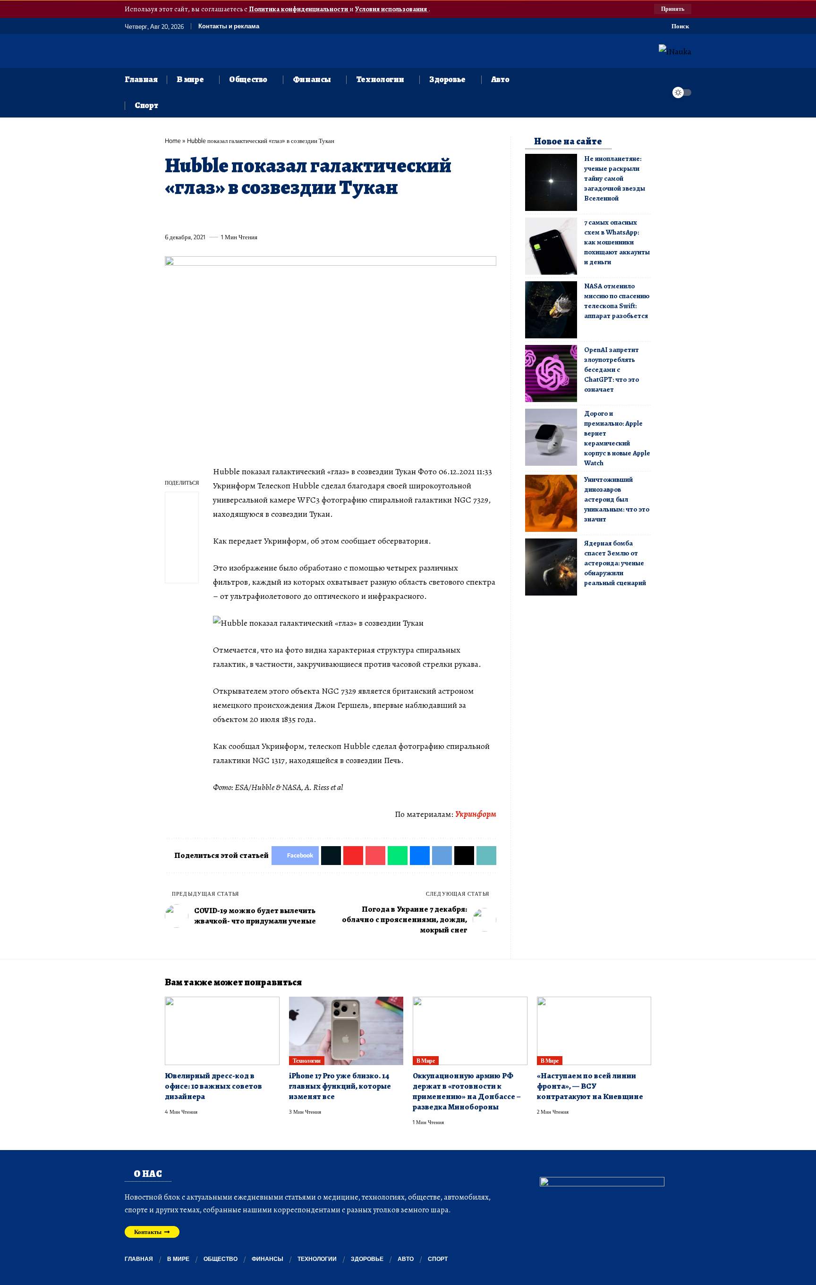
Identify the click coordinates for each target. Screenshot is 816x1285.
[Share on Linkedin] (258, 215)
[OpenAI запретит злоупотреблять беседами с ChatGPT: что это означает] (551, 373)
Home (173, 140)
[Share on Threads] (346, 215)
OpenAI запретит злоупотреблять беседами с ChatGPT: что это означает (611, 369)
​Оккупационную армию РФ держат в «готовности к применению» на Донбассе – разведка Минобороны (466, 1091)
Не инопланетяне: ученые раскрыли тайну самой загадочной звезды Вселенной (614, 178)
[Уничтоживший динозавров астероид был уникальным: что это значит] (551, 503)
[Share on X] (189, 215)
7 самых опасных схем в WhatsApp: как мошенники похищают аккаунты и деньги (617, 242)
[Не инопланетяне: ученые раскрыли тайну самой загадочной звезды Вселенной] (551, 182)
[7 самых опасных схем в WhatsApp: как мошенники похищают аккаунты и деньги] (551, 246)
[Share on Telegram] (328, 215)
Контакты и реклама (228, 26)
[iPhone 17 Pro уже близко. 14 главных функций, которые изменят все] (346, 1031)
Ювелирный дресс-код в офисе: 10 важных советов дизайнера (213, 1086)
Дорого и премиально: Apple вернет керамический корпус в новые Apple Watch (617, 438)
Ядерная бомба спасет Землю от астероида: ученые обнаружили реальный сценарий (615, 563)
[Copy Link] (363, 215)
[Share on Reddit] (293, 215)
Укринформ (475, 814)
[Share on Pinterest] (223, 215)
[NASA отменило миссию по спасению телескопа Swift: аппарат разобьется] (551, 309)
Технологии (307, 1060)
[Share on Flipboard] (206, 215)
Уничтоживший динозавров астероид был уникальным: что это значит (616, 499)
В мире (425, 1060)
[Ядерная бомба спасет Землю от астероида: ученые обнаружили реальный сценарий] (551, 567)
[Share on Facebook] (171, 215)
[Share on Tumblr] (276, 215)
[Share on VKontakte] (311, 215)
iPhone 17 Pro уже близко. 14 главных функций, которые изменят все (340, 1086)
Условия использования (391, 9)
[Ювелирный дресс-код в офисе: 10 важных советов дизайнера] (222, 1031)
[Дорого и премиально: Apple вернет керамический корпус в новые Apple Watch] (551, 437)
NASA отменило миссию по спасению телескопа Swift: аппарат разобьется (616, 300)
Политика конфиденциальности (299, 9)
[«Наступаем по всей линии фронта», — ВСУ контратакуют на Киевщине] (594, 1031)
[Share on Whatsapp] (241, 215)
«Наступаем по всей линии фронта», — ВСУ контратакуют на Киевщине (590, 1086)
